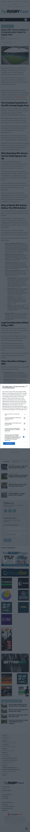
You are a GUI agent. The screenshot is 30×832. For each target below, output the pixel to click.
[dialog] (15, 416)
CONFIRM (9, 443)
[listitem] (15, 414)
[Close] (27, 386)
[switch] (24, 418)
